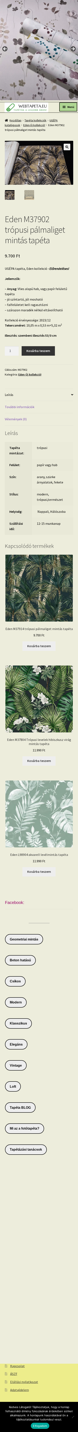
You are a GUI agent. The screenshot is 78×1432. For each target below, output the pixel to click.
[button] (67, 147)
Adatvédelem (19, 1390)
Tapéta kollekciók (35, 120)
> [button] (73, 49)
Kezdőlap (15, 120)
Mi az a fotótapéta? (24, 1128)
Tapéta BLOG (20, 1107)
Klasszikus (18, 1023)
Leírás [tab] (9, 395)
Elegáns (16, 1044)
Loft (13, 1086)
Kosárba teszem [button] (39, 646)
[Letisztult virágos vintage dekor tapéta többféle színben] (39, 50)
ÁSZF (13, 1374)
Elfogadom (40, 1425)
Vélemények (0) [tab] (16, 419)
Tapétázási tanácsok (26, 1149)
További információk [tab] (19, 407)
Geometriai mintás (24, 939)
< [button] (5, 49)
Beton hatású (20, 960)
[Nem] (73, 1417)
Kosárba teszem (38, 351)
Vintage (16, 1065)
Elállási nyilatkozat (24, 1382)
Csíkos (15, 981)
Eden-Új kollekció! (34, 125)
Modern (16, 1002)
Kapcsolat (17, 1366)
